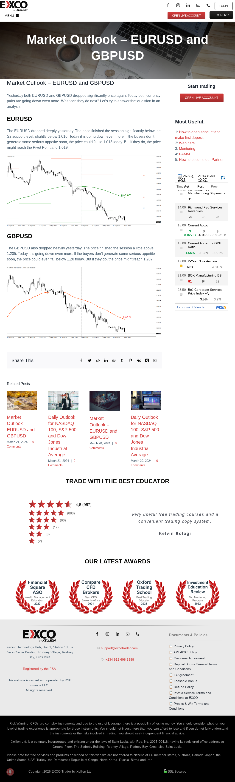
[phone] (208, 5)
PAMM (184, 154)
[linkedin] (188, 5)
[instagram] (178, 5)
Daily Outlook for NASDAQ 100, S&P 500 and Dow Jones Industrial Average (62, 436)
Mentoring (187, 149)
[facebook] (168, 5)
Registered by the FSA (39, 669)
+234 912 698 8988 (119, 659)
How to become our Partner (201, 160)
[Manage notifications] (10, 772)
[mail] (198, 5)
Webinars (187, 143)
